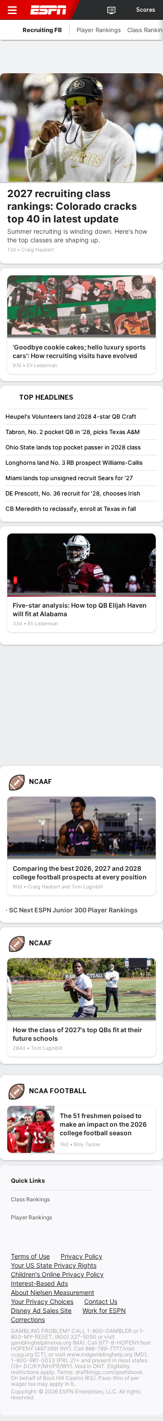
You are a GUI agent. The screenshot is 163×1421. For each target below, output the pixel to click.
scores (145, 10)
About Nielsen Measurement (52, 1292)
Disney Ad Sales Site (41, 1310)
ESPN (48, 10)
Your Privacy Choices (42, 1301)
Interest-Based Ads (39, 1283)
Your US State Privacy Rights (53, 1265)
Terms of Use (30, 1256)
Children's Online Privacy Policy (57, 1274)
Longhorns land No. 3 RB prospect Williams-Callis (74, 462)
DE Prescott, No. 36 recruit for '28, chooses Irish (72, 493)
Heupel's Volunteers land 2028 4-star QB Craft (70, 416)
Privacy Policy (81, 1256)
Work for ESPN (104, 1310)
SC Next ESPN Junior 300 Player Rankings (73, 910)
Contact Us (100, 1301)
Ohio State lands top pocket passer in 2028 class (73, 447)
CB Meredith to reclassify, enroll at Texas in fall (70, 508)
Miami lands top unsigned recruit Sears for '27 (69, 478)
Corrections (28, 1319)
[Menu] (12, 10)
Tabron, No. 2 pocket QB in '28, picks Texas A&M (72, 431)
